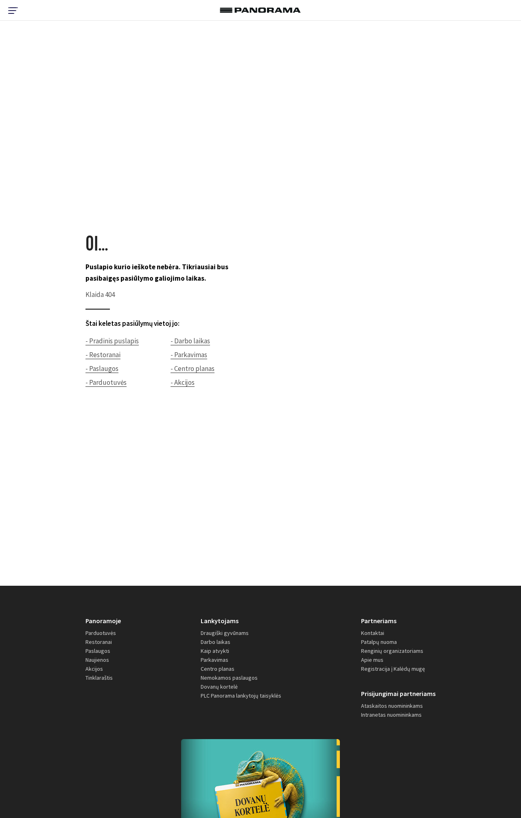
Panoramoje (103, 621)
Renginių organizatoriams (392, 650)
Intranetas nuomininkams (391, 714)
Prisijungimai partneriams (398, 693)
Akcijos (94, 668)
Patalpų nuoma (379, 642)
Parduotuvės (100, 633)
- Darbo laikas (190, 340)
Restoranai (98, 642)
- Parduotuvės (106, 382)
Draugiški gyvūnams (225, 633)
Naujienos (97, 659)
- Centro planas (193, 368)
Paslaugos (97, 650)
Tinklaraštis (99, 677)
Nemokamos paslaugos (229, 677)
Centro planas (217, 668)
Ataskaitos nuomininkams (392, 705)
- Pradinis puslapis (112, 340)
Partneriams (378, 621)
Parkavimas (214, 659)
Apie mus (372, 659)
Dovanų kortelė (219, 686)
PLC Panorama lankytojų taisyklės (241, 695)
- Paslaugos (101, 368)
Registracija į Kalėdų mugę (393, 668)
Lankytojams (220, 621)
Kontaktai (372, 633)
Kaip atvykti (215, 650)
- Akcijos (183, 382)
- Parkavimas (189, 354)
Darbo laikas (215, 642)
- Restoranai (102, 354)
